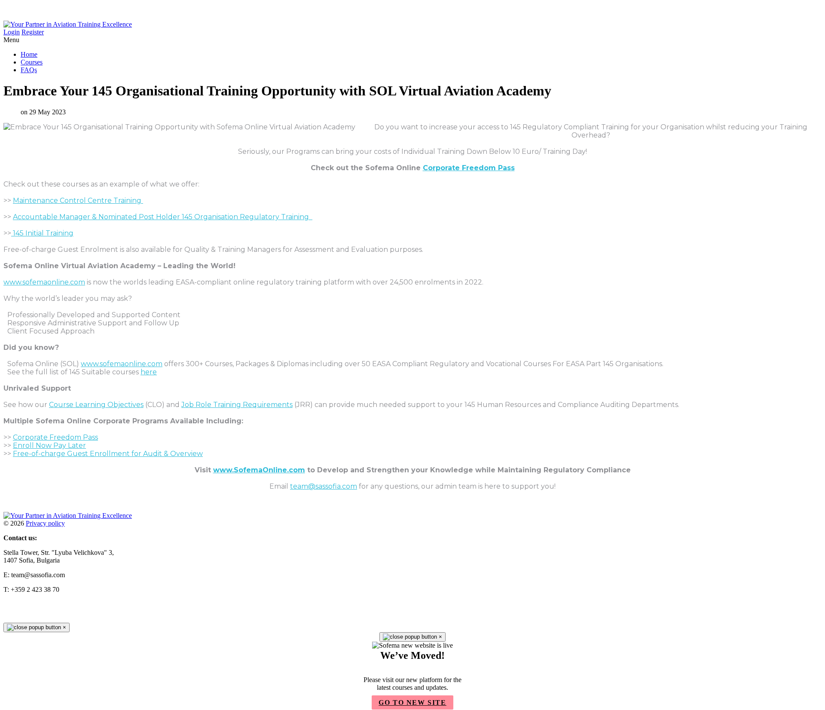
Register (32, 32)
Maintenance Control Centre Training (78, 200)
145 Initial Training (42, 233)
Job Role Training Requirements (237, 405)
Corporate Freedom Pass (469, 168)
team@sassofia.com (323, 486)
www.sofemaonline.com (44, 282)
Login (11, 32)
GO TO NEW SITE (412, 702)
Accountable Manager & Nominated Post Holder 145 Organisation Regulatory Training (162, 217)
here (149, 372)
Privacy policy (45, 523)
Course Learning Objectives (96, 405)
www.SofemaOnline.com (259, 470)
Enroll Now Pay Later (49, 445)
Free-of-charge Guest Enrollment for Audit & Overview (108, 454)
